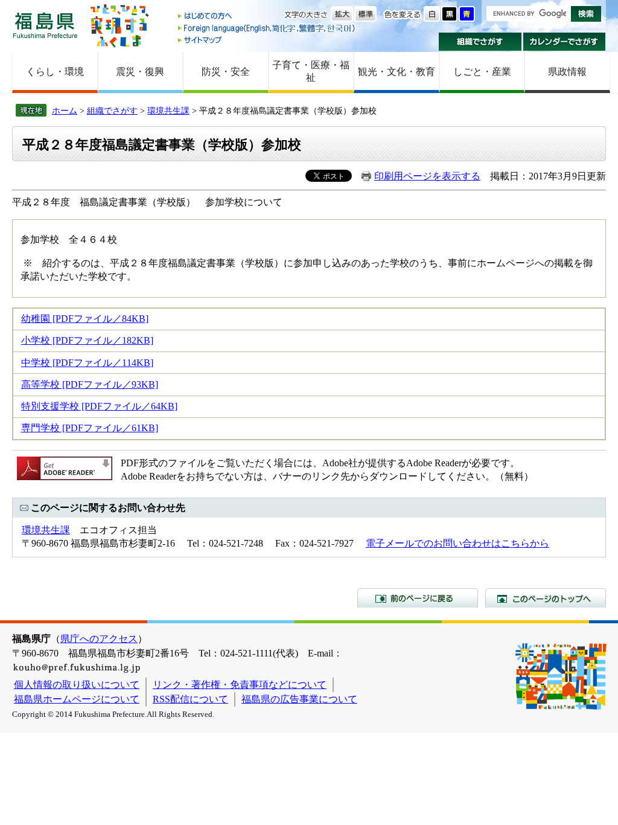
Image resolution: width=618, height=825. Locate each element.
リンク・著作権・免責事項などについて (240, 684)
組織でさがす (480, 42)
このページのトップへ (545, 598)
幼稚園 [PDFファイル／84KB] (84, 318)
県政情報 (567, 71)
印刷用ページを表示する (427, 176)
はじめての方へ (267, 16)
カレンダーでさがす (564, 42)
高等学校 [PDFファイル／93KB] (89, 384)
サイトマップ (267, 39)
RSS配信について (190, 699)
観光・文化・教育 (396, 71)
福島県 (45, 25)
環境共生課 (168, 110)
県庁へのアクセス (99, 639)
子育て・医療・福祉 (310, 71)
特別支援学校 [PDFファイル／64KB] (99, 406)
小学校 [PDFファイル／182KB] (87, 340)
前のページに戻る (417, 598)
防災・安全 (226, 71)
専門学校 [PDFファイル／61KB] (89, 428)
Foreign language (267, 28)
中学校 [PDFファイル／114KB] (87, 363)
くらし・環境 (55, 71)
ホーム (64, 110)
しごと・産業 (482, 71)
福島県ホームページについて (76, 699)
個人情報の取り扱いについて (76, 684)
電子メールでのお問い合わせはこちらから (457, 543)
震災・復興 (140, 71)
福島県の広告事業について (299, 699)
